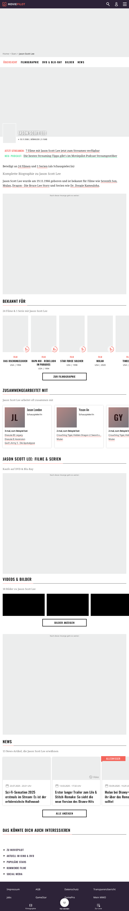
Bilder (69, 62)
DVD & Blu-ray (52, 62)
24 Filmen (24, 166)
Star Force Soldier (71, 361)
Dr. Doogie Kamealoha (84, 185)
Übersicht (10, 62)
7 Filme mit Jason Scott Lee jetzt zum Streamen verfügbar (63, 151)
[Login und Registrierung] (116, 4)
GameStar (41, 897)
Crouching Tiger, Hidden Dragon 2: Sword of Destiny (79, 435)
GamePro (69, 897)
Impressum (13, 889)
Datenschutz (71, 889)
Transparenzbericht (104, 889)
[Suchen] (108, 4)
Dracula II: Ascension (15, 439)
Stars (13, 53)
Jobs (9, 897)
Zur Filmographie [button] (64, 376)
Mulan (7, 185)
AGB (38, 889)
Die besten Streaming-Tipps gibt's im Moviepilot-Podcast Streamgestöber (70, 156)
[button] (31, 907)
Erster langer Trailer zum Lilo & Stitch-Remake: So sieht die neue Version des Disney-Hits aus (76, 796)
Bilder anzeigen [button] (64, 622)
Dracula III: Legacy (14, 435)
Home (6, 53)
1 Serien (42, 166)
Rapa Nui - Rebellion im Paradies (44, 362)
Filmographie (30, 62)
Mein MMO (99, 897)
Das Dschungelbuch (15, 361)
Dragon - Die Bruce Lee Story (31, 185)
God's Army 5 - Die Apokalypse (20, 442)
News (81, 62)
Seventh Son (109, 181)
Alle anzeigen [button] (64, 813)
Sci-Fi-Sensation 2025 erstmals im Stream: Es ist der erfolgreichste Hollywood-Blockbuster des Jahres (25, 796)
